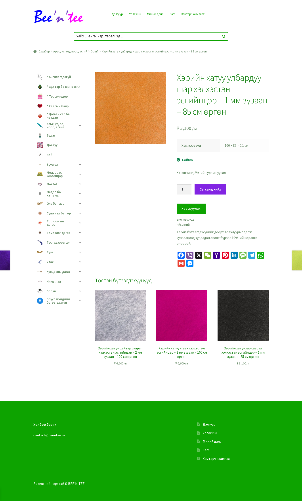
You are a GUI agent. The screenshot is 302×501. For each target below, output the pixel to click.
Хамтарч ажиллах (193, 14)
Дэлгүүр (117, 14)
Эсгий (95, 51)
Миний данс (155, 14)
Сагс (172, 14)
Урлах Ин (135, 14)
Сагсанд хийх (210, 189)
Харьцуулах (191, 208)
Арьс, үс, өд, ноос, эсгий (70, 51)
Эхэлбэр (44, 51)
